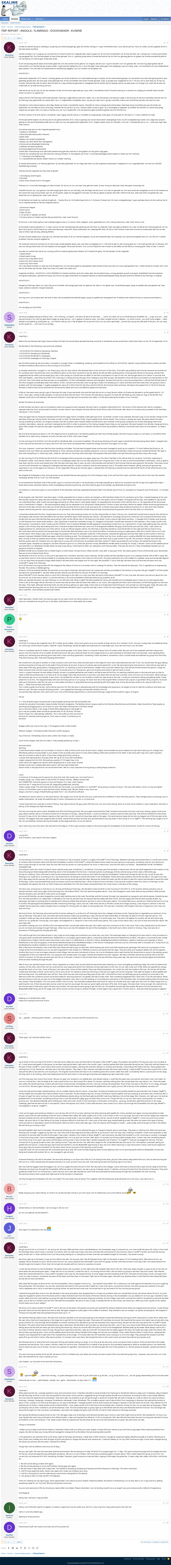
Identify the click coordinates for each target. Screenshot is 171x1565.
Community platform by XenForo (85, 1563)
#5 (168, 615)
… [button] (11, 38)
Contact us (127, 1559)
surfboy (9, 1026)
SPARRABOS (9, 325)
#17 (167, 1367)
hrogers (9, 1216)
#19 (167, 1503)
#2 (168, 313)
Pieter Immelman (9, 628)
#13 (167, 1184)
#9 (168, 994)
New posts (4, 23)
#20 (167, 1523)
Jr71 (9, 1236)
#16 (167, 1243)
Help (158, 1559)
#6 (168, 637)
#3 (168, 332)
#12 (167, 1053)
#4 (168, 595)
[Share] (164, 43)
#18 (167, 1387)
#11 (167, 1033)
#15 (167, 1223)
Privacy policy (150, 1559)
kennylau (6, 34)
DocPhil (9, 843)
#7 (168, 831)
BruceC (9, 1196)
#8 (168, 851)
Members (39, 19)
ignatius (9, 1515)
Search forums (15, 23)
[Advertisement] (127, 8)
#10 (167, 1014)
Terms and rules (138, 1559)
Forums (14, 19)
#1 (168, 43)
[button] (32, 19)
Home (5, 19)
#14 (167, 1204)
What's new (25, 19)
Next (18, 38)
